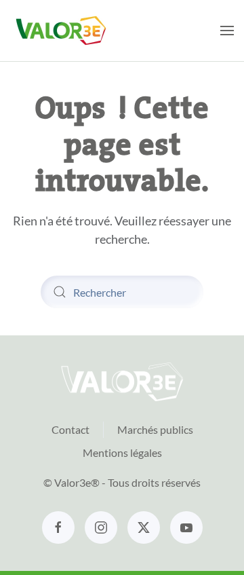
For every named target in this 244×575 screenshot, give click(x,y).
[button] (227, 30)
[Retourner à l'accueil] (61, 30)
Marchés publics (155, 429)
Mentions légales (122, 452)
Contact (70, 429)
